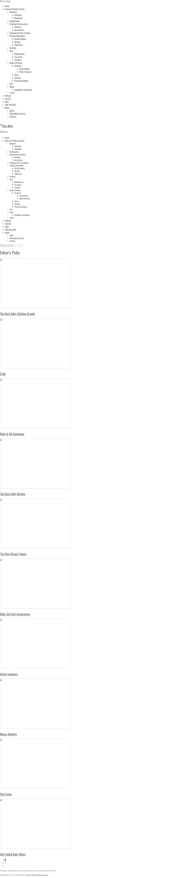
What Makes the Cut (17, 113)
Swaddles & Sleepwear (23, 89)
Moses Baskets (8, 734)
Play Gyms (6, 794)
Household (18, 17)
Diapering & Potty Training (20, 32)
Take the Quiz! (10, 104)
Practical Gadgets (21, 80)
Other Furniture (25, 71)
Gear (11, 50)
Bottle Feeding (20, 38)
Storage (17, 77)
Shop (7, 101)
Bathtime (18, 14)
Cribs (3, 373)
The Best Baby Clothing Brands (17, 313)
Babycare (13, 11)
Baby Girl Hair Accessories (15, 614)
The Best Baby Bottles (12, 494)
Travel (12, 92)
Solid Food (18, 44)
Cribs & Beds (24, 68)
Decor (16, 74)
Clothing (17, 26)
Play (11, 83)
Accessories (19, 29)
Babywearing (15, 20)
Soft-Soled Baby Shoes (13, 854)
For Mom (13, 47)
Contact (13, 116)
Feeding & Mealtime (17, 35)
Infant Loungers (9, 674)
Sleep (12, 86)
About (7, 107)
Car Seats (18, 56)
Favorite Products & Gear (15, 8)
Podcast (8, 95)
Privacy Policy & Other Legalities (37, 875)
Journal (8, 98)
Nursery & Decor (16, 62)
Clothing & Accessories (19, 23)
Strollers (17, 59)
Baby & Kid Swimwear (12, 434)
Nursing (17, 41)
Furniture (18, 65)
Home (7, 5)
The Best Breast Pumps (13, 554)
